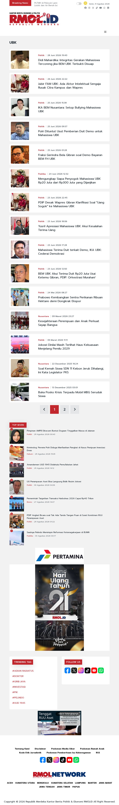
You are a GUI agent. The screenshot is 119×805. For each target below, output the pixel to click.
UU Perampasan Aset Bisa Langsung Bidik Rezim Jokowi (54, 481)
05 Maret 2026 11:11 (57, 340)
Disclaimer (40, 748)
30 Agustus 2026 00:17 (45, 536)
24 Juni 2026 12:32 (58, 173)
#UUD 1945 (18, 703)
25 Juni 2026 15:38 (57, 102)
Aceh (10, 782)
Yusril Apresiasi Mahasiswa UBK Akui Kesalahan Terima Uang (70, 228)
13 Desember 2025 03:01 (65, 387)
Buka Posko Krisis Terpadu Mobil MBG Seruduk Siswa (70, 394)
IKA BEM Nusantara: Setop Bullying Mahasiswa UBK (69, 109)
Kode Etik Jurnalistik (30, 752)
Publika (42, 173)
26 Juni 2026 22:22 (57, 79)
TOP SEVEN (18, 425)
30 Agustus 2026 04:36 (44, 485)
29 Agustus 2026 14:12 (44, 468)
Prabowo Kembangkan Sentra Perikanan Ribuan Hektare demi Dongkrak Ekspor (70, 299)
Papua (76, 786)
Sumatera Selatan (62, 782)
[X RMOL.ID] (74, 670)
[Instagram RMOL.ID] (81, 670)
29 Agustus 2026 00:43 (44, 434)
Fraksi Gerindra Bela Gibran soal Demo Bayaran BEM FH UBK (70, 157)
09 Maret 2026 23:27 (63, 316)
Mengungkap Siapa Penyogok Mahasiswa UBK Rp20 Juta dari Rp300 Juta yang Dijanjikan (69, 180)
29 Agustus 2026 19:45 (45, 454)
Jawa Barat (105, 782)
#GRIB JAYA (19, 681)
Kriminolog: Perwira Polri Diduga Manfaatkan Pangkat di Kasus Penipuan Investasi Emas (66, 449)
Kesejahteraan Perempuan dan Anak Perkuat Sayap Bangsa (68, 323)
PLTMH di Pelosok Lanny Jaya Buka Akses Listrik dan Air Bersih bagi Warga (54, 4)
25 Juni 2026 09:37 (57, 126)
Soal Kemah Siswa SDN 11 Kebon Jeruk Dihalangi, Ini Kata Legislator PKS (71, 370)
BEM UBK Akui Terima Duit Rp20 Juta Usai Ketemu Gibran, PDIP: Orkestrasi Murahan (66, 275)
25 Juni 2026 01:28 (57, 150)
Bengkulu (43, 782)
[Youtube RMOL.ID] (94, 670)
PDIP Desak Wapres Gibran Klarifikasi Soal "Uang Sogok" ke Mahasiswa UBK (71, 204)
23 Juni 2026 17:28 (57, 245)
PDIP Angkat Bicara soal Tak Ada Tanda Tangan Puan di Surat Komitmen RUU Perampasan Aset (64, 517)
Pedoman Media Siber (63, 748)
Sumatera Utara (25, 782)
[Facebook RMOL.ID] (67, 670)
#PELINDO (18, 697)
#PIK (15, 692)
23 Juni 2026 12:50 (57, 268)
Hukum (30, 454)
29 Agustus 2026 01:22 (44, 521)
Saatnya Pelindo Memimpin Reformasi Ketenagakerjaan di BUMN (58, 532)
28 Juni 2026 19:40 (57, 55)
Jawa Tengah (47, 786)
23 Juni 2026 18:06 (57, 221)
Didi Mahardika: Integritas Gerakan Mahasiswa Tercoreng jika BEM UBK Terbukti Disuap (69, 62)
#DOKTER (18, 676)
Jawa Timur (63, 786)
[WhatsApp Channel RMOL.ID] (101, 670)
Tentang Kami (22, 748)
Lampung (80, 782)
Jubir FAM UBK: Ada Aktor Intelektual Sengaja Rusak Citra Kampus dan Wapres (69, 85)
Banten (92, 782)
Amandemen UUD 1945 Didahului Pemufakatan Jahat (52, 464)
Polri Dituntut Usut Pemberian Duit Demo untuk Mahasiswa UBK (70, 133)
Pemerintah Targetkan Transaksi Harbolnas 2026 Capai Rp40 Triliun (60, 498)
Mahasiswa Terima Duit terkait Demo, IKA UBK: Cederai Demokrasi (70, 252)
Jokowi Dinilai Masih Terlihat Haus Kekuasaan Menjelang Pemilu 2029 (68, 346)
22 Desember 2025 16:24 (65, 363)
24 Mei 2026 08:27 (57, 292)
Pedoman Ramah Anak (92, 748)
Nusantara (43, 316)
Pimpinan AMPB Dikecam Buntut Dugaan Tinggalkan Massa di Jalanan (61, 430)
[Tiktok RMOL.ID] (87, 670)
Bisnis (29, 502)
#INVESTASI (19, 687)
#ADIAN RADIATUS (23, 671)
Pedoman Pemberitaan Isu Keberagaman (69, 752)
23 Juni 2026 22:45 (57, 197)
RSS (98, 752)
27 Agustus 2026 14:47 (44, 502)
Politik (41, 55)
